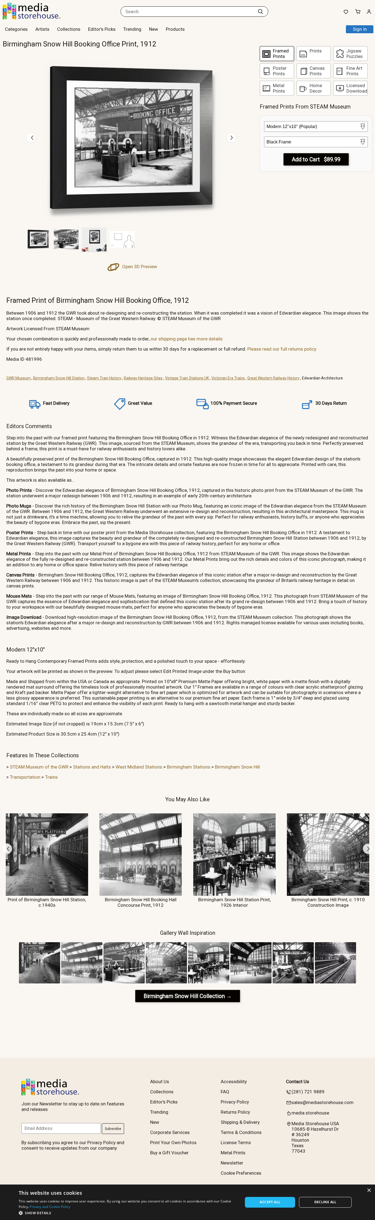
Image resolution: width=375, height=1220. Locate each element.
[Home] (37, 17)
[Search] (260, 11)
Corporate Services (170, 1132)
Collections (68, 29)
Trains (51, 777)
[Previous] (31, 137)
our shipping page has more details (186, 339)
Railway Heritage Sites (143, 378)
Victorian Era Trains (228, 378)
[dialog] (187, 1202)
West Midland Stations (139, 767)
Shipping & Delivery (240, 1122)
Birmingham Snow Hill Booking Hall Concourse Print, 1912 (141, 902)
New (153, 29)
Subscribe (113, 1129)
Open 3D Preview (139, 266)
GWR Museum (18, 378)
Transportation (25, 777)
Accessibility (234, 1081)
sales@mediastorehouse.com (323, 1102)
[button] (127, 1213)
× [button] (369, 1190)
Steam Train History (104, 378)
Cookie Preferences (241, 1173)
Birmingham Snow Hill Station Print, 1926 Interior (234, 902)
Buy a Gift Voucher (169, 1152)
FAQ (225, 1091)
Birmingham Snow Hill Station (59, 378)
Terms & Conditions (241, 1132)
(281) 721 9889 (308, 1091)
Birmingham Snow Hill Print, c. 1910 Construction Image (328, 902)
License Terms (236, 1142)
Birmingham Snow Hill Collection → (188, 996)
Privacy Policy (235, 1102)
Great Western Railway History (273, 378)
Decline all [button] (325, 1202)
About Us (159, 1081)
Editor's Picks (102, 29)
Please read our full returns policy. (282, 349)
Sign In (360, 29)
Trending (132, 29)
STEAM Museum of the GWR (39, 767)
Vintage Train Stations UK (187, 378)
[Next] (231, 137)
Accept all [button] (270, 1202)
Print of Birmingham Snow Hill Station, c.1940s (47, 902)
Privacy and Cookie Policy (50, 1206)
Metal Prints (233, 1152)
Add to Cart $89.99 (316, 159)
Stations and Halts (92, 767)
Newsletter (232, 1163)
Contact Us (297, 1081)
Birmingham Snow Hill (237, 767)
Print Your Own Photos (173, 1142)
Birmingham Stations (188, 767)
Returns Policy (235, 1112)
